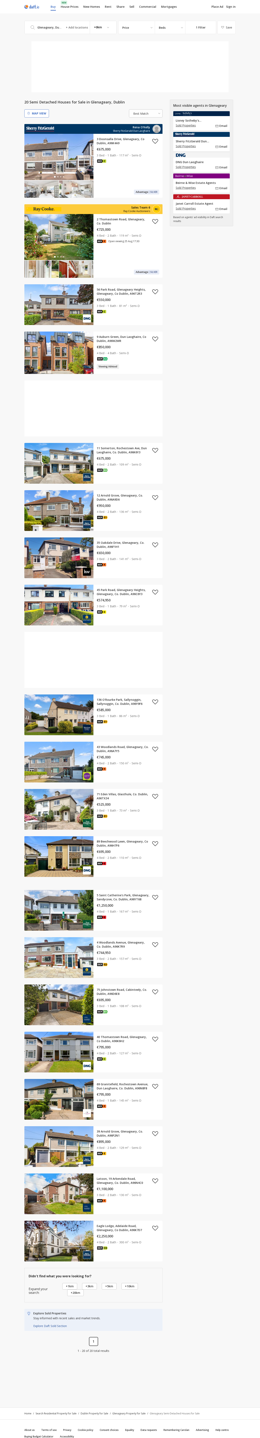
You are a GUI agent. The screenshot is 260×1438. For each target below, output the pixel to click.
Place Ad (217, 6)
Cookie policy (85, 1430)
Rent (108, 7)
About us (29, 1430)
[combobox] (70, 27)
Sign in (231, 7)
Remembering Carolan (176, 1430)
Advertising (202, 1430)
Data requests (149, 1430)
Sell (131, 7)
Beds (162, 28)
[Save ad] (155, 141)
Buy (53, 7)
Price (125, 28)
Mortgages (169, 6)
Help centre (222, 1430)
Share (120, 7)
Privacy (67, 1430)
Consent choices (109, 1430)
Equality (129, 1430)
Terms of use (49, 1430)
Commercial (147, 7)
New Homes (91, 7)
